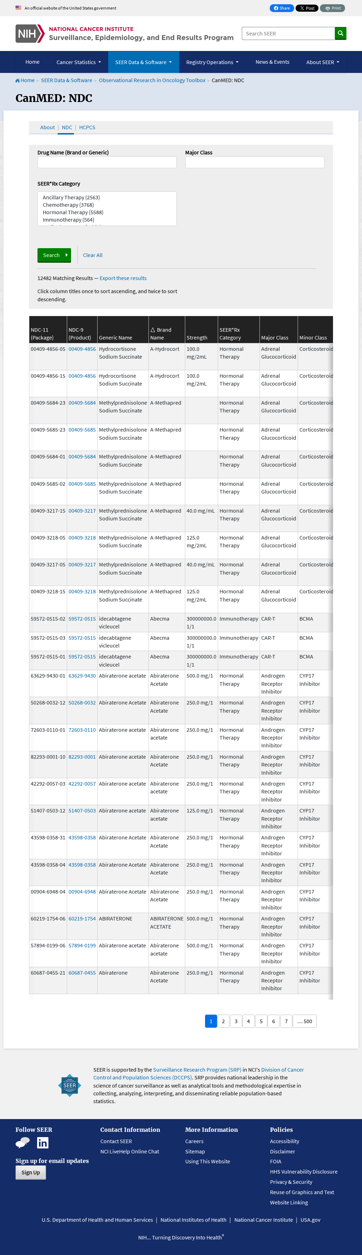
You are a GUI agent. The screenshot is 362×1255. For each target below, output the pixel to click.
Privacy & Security (291, 1181)
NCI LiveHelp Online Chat (129, 1151)
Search (51, 254)
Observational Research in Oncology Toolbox (152, 80)
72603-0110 (82, 729)
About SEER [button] (320, 61)
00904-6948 (82, 891)
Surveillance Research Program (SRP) (197, 1069)
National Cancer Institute (263, 1219)
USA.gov (310, 1219)
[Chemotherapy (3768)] (107, 205)
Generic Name (115, 337)
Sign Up (31, 1172)
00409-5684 (82, 402)
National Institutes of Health (193, 1219)
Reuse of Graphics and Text (302, 1192)
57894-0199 (82, 945)
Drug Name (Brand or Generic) (73, 152)
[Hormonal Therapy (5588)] (107, 212)
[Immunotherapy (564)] (107, 219)
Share (284, 8)
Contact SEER (116, 1141)
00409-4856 (82, 348)
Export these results (123, 277)
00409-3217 (82, 510)
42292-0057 (82, 783)
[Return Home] (124, 33)
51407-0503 (82, 810)
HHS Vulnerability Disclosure (304, 1171)
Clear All (93, 254)
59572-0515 (82, 618)
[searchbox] (189, 161)
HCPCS (87, 127)
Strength (197, 337)
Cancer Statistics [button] (77, 61)
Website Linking (289, 1202)
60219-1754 (82, 918)
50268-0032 (82, 702)
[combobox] (255, 162)
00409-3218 (82, 537)
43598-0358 (82, 837)
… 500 (304, 1021)
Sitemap (195, 1151)
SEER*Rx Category (58, 183)
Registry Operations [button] (210, 61)
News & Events (273, 61)
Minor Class (313, 337)
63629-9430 (82, 675)
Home (32, 61)
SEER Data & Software (66, 80)
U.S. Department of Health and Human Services (97, 1219)
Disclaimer (282, 1151)
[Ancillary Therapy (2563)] (107, 197)
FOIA (275, 1161)
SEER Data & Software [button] (141, 61)
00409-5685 (82, 429)
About (47, 127)
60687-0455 (82, 972)
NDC (67, 127)
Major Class (198, 152)
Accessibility (284, 1141)
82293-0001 (82, 756)
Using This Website (207, 1161)
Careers (194, 1141)
